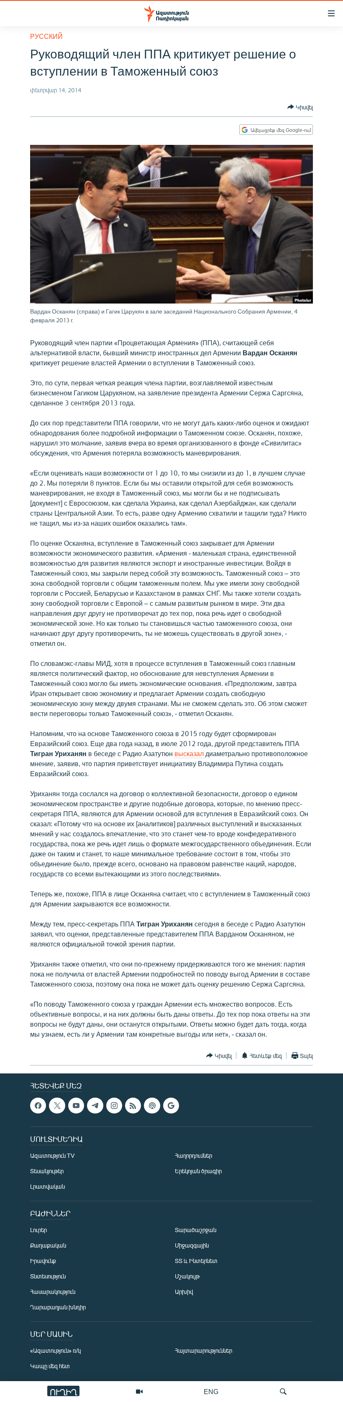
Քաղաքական (48, 1245)
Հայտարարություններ (203, 1350)
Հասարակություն (52, 1292)
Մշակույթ (187, 1276)
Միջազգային (192, 1245)
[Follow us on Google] (171, 1106)
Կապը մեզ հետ (50, 1366)
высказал (189, 753)
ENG (211, 1391)
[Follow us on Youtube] (76, 1106)
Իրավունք (43, 1261)
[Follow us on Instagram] (114, 1106)
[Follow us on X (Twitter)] (57, 1106)
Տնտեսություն (48, 1276)
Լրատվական (47, 1186)
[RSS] (133, 1106)
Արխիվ (184, 1292)
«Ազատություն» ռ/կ (55, 1350)
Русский (46, 36)
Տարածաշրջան (195, 1230)
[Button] (300, 107)
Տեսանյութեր (47, 1171)
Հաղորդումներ (193, 1155)
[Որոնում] (283, 1391)
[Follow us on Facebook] (38, 1106)
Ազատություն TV (52, 1155)
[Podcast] (152, 1106)
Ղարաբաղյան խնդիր (58, 1307)
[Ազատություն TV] (139, 1391)
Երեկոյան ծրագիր (198, 1171)
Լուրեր (38, 1230)
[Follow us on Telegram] (95, 1106)
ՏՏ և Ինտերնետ (196, 1261)
